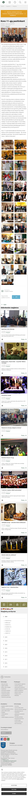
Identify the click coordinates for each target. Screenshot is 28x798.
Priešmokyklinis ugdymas (20, 684)
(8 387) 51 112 (5, 759)
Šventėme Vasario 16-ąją (7, 457)
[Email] (8, 739)
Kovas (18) (7, 629)
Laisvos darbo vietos (19, 707)
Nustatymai (14, 785)
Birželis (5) (7, 622)
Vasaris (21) (8, 631)
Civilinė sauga (18, 720)
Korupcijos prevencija (19, 718)
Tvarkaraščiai (7, 677)
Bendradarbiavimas (5, 695)
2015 (6, 666)
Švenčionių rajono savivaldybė (16, 745)
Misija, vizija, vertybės (5, 687)
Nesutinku (14, 789)
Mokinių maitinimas (19, 692)
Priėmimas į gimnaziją (6, 697)
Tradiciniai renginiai (5, 693)
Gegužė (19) (7, 624)
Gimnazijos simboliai (5, 690)
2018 (6, 655)
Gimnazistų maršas (5, 692)
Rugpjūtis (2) (8, 620)
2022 (6, 648)
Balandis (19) (8, 626)
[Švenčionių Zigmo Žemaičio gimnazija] (3, 2)
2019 (6, 652)
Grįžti (5, 304)
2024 (6, 640)
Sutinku (14, 793)
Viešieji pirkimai (4, 714)
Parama (3, 715)
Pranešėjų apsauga (19, 717)
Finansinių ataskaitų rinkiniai (7, 709)
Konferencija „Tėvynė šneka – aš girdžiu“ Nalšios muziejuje (13, 362)
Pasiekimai (3, 688)
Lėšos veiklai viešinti (5, 710)
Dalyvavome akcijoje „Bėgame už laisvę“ (11, 427)
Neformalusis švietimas (20, 687)
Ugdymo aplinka (4, 685)
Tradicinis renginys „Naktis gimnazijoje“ (11, 490)
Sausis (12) (7, 633)
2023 (6, 644)
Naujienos (8, 6)
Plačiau (23, 339)
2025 (6, 637)
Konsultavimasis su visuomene (19, 712)
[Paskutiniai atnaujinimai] (14, 2)
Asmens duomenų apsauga (20, 709)
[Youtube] (5, 739)
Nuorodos (17, 706)
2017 (6, 659)
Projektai (3, 712)
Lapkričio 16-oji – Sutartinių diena (9, 587)
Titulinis (2, 6)
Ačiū (15, 297)
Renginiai (15, 6)
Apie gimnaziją (4, 684)
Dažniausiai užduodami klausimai (19, 715)
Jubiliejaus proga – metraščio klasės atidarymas (13, 522)
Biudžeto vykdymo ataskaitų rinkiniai (7, 707)
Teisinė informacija (19, 721)
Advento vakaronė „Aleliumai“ (8, 555)
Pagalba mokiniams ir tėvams (21, 688)
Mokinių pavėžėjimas (19, 690)
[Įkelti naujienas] (9, 2)
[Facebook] (2, 739)
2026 (6, 616)
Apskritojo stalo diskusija (7, 329)
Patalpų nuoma (18, 693)
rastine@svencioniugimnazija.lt (9, 760)
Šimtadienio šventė (6, 395)
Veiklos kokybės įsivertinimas (7, 717)
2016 (6, 663)
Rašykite (4, 732)
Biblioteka (17, 695)
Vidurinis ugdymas (19, 685)
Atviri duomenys (18, 723)
